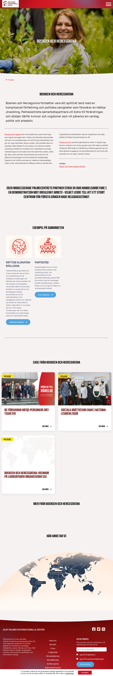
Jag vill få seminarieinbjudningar (91, 659)
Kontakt (53, 644)
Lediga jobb (52, 652)
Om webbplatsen (53, 656)
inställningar (69, 674)
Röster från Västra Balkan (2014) (72, 166)
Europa (11, 80)
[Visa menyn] (108, 4)
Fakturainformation (53, 668)
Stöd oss (52, 641)
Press (53, 648)
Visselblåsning (53, 660)
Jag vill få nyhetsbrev (87, 655)
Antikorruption (53, 664)
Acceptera (84, 672)
